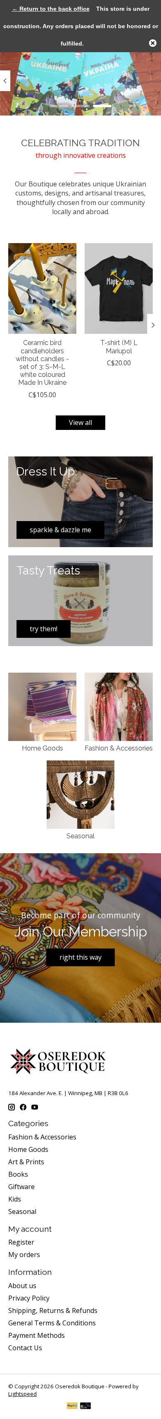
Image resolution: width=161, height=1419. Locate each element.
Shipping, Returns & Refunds (52, 1310)
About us (22, 1285)
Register (21, 1242)
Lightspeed (22, 1393)
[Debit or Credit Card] (85, 1406)
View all (80, 422)
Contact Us (25, 1347)
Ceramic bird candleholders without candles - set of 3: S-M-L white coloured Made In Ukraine (42, 362)
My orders (24, 1254)
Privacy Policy (29, 1298)
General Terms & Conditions (52, 1322)
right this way (80, 957)
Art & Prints (26, 1161)
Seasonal (80, 836)
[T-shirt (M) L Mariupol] (119, 288)
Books (18, 1174)
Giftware (21, 1186)
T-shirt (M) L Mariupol (118, 347)
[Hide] (152, 43)
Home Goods (42, 748)
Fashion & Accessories (119, 748)
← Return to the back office (51, 8)
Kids (14, 1199)
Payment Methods (36, 1335)
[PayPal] (72, 1406)
